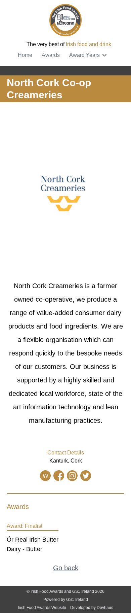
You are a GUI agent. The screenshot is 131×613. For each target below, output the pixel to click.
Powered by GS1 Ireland (65, 599)
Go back (65, 568)
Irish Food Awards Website (42, 607)
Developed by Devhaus (91, 607)
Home (25, 55)
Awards (51, 55)
